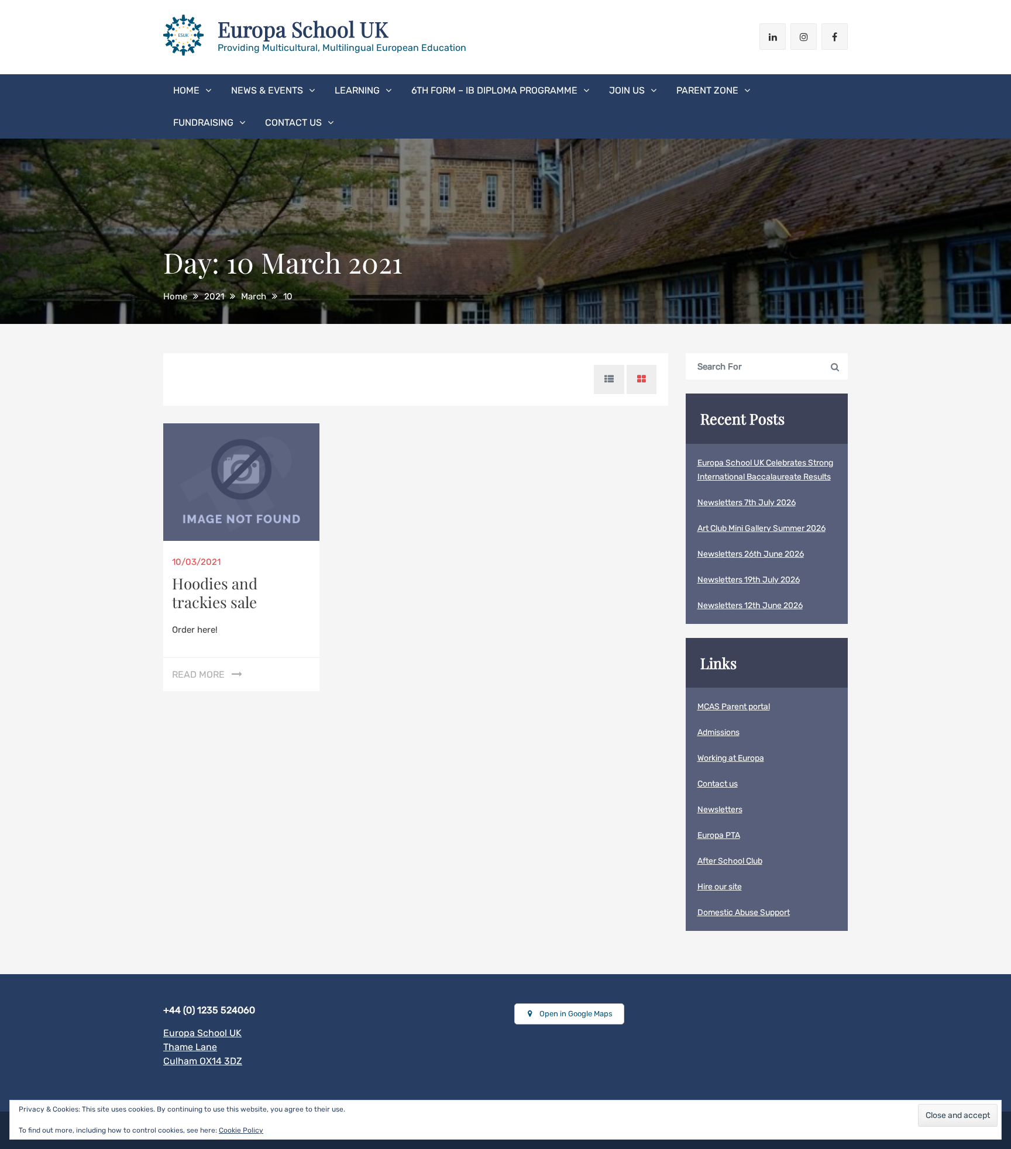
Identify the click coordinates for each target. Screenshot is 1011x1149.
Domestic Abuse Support (743, 912)
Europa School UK (303, 29)
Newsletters (719, 810)
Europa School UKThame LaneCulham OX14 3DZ (202, 1047)
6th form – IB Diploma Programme (494, 90)
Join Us (627, 90)
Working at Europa (730, 758)
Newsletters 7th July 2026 (746, 503)
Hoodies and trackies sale (214, 592)
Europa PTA (718, 835)
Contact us (293, 122)
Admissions (718, 732)
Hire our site (719, 887)
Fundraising (203, 122)
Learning (357, 90)
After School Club (729, 861)
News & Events (267, 90)
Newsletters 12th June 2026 (750, 605)
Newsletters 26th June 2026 (750, 554)
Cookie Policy (241, 1130)
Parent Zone (707, 90)
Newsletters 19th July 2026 (748, 580)
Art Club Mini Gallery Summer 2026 (761, 528)
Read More (198, 674)
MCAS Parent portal (733, 707)
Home (186, 90)
